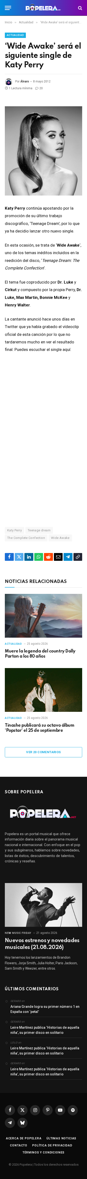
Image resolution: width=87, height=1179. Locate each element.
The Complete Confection (26, 538)
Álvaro (24, 81)
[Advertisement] (43, 467)
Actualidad (15, 35)
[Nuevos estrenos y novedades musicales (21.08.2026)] (43, 905)
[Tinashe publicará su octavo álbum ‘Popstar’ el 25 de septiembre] (43, 690)
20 (41, 88)
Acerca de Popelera (24, 1138)
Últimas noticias (61, 1138)
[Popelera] (43, 8)
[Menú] (8, 7)
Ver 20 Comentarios (43, 752)
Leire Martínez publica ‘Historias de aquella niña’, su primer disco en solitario (44, 1030)
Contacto (18, 1145)
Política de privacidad (52, 1145)
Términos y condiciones (43, 1152)
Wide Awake (60, 538)
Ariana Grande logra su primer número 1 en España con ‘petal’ (45, 1009)
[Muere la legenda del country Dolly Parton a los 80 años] (43, 616)
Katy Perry (14, 530)
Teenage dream (39, 530)
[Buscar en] (79, 7)
